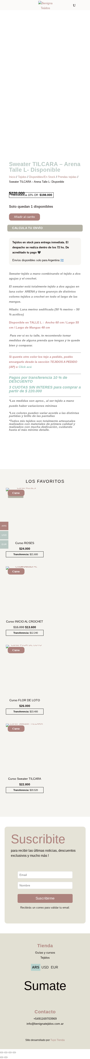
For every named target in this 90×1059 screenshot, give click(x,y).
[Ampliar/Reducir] (1, 1052)
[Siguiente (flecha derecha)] (6, 1057)
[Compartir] (10, 1052)
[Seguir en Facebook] (32, 998)
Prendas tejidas (67, 176)
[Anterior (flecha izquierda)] (1, 1057)
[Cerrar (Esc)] (14, 1052)
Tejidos (22, 176)
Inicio (12, 176)
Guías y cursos (45, 952)
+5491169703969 (45, 1018)
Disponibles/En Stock (42, 176)
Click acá (25, 367)
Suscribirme (45, 898)
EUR (54, 967)
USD (45, 967)
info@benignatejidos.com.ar (45, 1023)
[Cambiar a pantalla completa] (6, 1052)
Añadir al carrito (24, 216)
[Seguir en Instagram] (49, 998)
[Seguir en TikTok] (40, 998)
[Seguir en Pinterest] (57, 998)
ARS (35, 967)
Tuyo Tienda (57, 1040)
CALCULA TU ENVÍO (27, 228)
